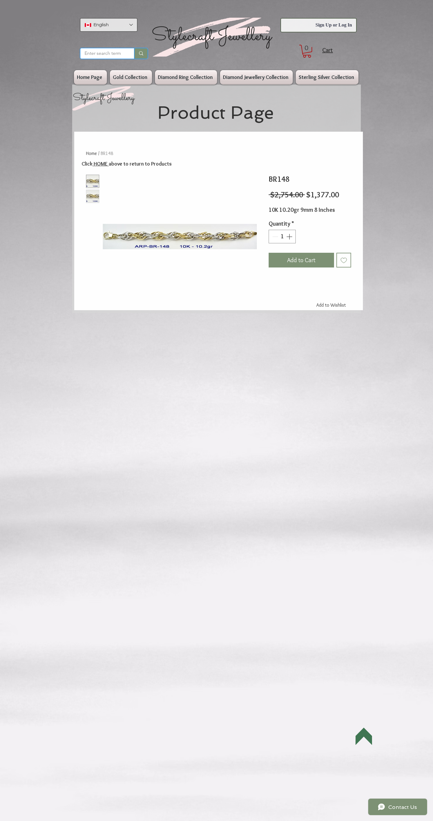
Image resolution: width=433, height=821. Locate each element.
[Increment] (290, 236)
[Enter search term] (141, 53)
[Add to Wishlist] (343, 260)
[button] (307, 51)
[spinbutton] (282, 236)
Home (91, 153)
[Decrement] (275, 236)
